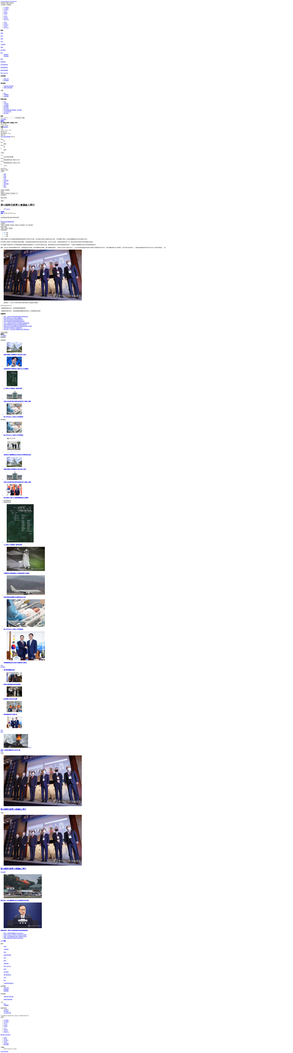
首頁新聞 (3, 872)
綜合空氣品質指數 (5, 136)
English (5, 1025)
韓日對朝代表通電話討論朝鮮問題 (13, 327)
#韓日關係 (3, 119)
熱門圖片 (3, 667)
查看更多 (5, 127)
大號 (7, 236)
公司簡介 (6, 103)
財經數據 (6, 80)
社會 (2, 41)
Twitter (5, 26)
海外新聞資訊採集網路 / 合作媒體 (13, 110)
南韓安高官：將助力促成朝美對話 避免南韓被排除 (14, 930)
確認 (2, 200)
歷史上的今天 (4, 73)
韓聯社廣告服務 (8, 87)
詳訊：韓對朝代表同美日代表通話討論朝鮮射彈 (16, 323)
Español (6, 1029)
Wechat (5, 23)
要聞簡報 (6, 991)
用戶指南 (6, 113)
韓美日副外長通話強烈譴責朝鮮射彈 (13, 319)
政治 (2, 36)
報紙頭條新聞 (4, 70)
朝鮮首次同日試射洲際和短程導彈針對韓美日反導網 (18, 326)
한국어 (5, 1023)
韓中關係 (3, 50)
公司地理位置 (7, 111)
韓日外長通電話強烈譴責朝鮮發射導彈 (14, 321)
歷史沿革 (6, 108)
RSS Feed (6, 27)
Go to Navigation (12, 1)
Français (6, 1030)
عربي (5, 1028)
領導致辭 (6, 106)
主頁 (2, 941)
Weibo (5, 22)
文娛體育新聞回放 (8, 983)
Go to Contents (4, 1)
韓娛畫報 (6, 56)
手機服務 (6, 94)
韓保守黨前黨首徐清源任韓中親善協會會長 (15, 324)
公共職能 (6, 105)
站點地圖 (6, 96)
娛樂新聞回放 (4, 67)
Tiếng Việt (6, 1032)
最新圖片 (6, 54)
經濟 (2, 38)
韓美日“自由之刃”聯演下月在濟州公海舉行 (15, 934)
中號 (7, 234)
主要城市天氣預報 (8, 86)
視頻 (2, 59)
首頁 (5, 102)
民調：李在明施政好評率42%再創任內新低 (15, 936)
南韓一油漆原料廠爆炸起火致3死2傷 (10, 750)
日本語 (5, 1026)
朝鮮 (2, 47)
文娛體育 (3, 44)
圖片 (2, 53)
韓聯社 (2, 121)
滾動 (2, 33)
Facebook (6, 25)
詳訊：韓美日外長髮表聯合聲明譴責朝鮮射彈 (16, 316)
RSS (5, 93)
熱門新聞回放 (4, 64)
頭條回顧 (3, 61)
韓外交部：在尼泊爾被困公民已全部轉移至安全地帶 (15, 900)
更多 (2, 665)
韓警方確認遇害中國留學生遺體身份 (13, 938)
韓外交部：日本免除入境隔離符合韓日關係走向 (16, 329)
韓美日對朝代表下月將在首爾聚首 (13, 318)
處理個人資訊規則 (5, 1034)
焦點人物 (6, 78)
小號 (7, 233)
